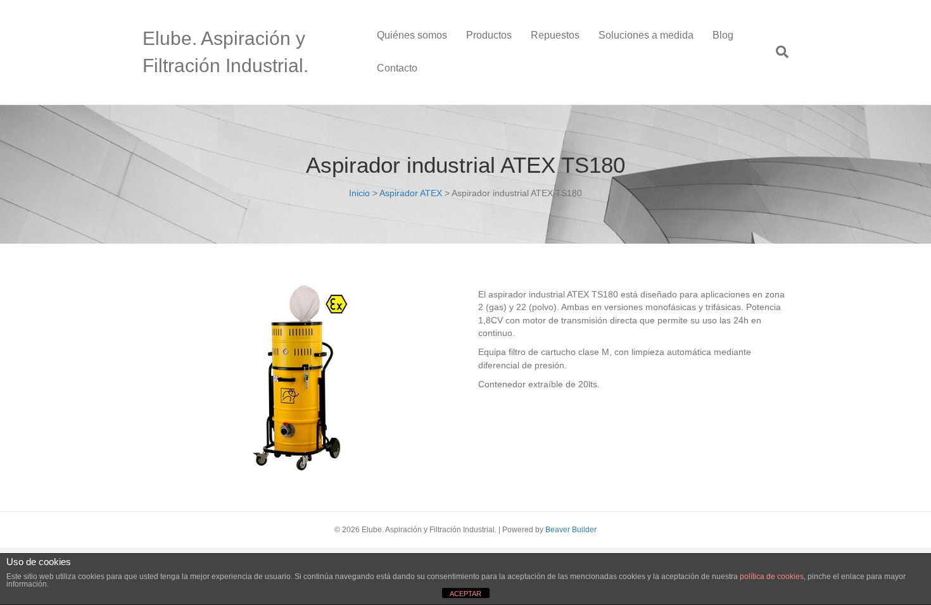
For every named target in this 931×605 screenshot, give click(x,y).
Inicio (359, 193)
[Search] (777, 51)
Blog (722, 35)
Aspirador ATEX (410, 193)
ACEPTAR (465, 593)
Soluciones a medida (646, 35)
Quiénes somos (412, 35)
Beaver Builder (571, 529)
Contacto (397, 68)
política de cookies (772, 576)
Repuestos (555, 35)
